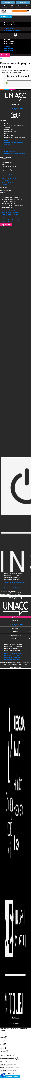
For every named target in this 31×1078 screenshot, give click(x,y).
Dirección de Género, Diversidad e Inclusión (14, 137)
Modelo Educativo (8, 129)
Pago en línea (23, 2)
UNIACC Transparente (9, 135)
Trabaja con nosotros (15, 667)
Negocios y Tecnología (7, 170)
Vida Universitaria (9, 23)
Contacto (2, 192)
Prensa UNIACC (15, 638)
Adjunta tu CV (4, 1062)
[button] (15, 19)
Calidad (6, 133)
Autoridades (7, 127)
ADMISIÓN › (15, 11)
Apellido (2, 1037)
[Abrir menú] (28, 11)
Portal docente (8, 43)
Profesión (3, 1051)
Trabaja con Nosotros (7, 207)
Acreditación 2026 (8, 2)
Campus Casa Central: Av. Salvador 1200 (14, 573)
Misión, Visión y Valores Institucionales (13, 125)
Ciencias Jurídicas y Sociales (9, 166)
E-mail (2, 1044)
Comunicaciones (6, 168)
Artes (3, 164)
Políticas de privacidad (15, 1019)
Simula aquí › (23, 11)
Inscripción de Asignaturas (12, 25)
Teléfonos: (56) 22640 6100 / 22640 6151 (12, 199)
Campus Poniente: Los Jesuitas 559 (13, 575)
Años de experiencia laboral (8, 1058)
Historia (6, 123)
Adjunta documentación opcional (9, 1068)
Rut (1, 1041)
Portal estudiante (9, 41)
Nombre (2, 1034)
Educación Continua (5, 190)
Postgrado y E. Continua (15, 635)
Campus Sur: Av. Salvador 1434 (12, 577)
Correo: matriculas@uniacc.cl (9, 201)
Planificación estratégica (10, 131)
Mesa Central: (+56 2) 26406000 (12, 579)
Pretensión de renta (5, 1055)
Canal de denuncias (5, 157)
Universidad (3, 120)
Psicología (4, 171)
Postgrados (3, 187)
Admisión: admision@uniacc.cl (9, 195)
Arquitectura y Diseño (7, 162)
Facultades (3, 159)
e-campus (7, 39)
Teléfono (2, 1048)
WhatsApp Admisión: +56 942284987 (11, 197)
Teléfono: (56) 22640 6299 (8, 203)
